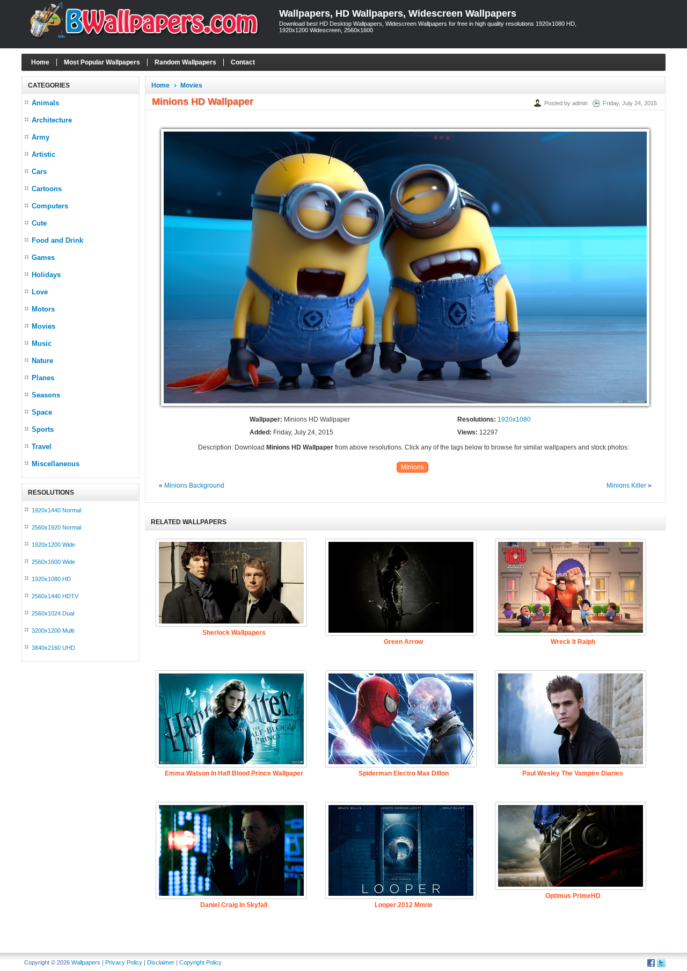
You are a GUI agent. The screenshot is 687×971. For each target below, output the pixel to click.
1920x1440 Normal (56, 510)
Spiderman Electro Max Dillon (404, 773)
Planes (43, 378)
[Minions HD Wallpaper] (405, 406)
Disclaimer (160, 962)
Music (42, 343)
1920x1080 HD (51, 579)
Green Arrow (403, 642)
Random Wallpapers (185, 62)
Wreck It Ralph (573, 642)
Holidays (46, 275)
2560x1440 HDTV (55, 596)
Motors (43, 309)
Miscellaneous (55, 464)
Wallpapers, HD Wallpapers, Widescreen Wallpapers (397, 13)
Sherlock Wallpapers (234, 632)
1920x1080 (514, 419)
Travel (42, 447)
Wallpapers (85, 962)
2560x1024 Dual (53, 613)
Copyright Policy (200, 962)
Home (40, 62)
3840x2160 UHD (53, 647)
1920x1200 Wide (53, 544)
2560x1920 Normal (56, 527)
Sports (43, 429)
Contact (243, 62)
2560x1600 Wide (53, 562)
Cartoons (47, 189)
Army (40, 137)
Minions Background (194, 485)
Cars (39, 172)
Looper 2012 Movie (404, 905)
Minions (412, 467)
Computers (50, 206)
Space (42, 412)
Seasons (46, 395)
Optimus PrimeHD (573, 896)
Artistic (43, 154)
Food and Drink (57, 240)
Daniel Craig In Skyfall (233, 905)
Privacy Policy (123, 962)
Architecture (52, 120)
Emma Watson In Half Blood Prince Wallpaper (234, 773)
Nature (42, 361)
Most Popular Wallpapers (102, 62)
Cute (39, 223)
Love (40, 292)
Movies (43, 326)
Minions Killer (626, 485)
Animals (45, 103)
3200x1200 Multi (53, 630)
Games (43, 257)
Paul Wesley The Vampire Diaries (572, 773)
